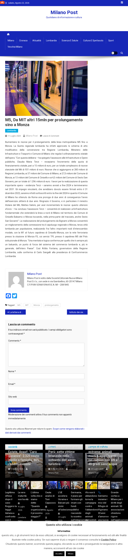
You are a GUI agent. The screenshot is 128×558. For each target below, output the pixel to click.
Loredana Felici (22, 519)
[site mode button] (114, 53)
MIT (27, 305)
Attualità (36, 40)
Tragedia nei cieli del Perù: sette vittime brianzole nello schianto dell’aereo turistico (63, 456)
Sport (111, 40)
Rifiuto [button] (71, 554)
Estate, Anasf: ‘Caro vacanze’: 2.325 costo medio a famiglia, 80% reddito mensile (23, 458)
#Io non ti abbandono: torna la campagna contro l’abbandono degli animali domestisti (91, 506)
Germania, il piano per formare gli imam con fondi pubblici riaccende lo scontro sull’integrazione (77, 506)
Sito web (12, 396)
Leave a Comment (51, 136)
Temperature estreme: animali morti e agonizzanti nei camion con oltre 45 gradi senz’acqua (102, 456)
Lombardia (51, 40)
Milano (11, 40)
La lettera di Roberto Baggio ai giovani (18, 312)
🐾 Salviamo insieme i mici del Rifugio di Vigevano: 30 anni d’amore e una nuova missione (103, 508)
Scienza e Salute (70, 40)
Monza (37, 305)
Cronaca (23, 40)
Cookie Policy (108, 539)
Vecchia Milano (15, 47)
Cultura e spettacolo (93, 40)
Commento (14, 340)
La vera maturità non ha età (23, 496)
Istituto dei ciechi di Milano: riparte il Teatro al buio (78, 312)
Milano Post (64, 12)
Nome (12, 371)
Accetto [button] (59, 554)
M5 (18, 305)
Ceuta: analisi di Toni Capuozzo (50, 497)
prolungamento (52, 305)
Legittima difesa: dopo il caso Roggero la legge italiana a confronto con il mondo (11, 508)
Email (11, 384)
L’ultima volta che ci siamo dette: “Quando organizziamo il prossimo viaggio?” (37, 504)
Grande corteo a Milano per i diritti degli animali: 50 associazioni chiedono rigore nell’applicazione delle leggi (117, 508)
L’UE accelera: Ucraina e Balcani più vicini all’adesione (64, 501)
